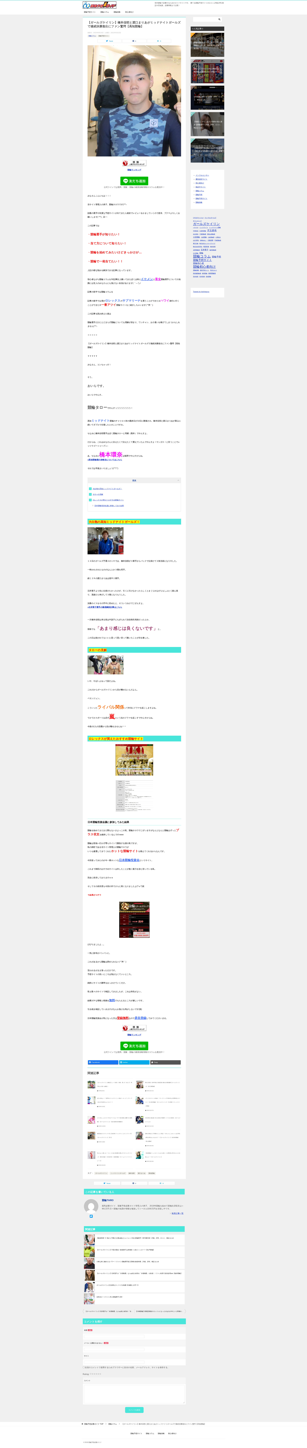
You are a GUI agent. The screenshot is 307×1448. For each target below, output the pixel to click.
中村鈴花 (195, 231)
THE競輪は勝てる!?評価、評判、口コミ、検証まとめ (208, 98)
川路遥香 (210, 240)
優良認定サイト (201, 179)
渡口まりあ (141, 1173)
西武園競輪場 (197, 273)
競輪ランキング (134, 170)
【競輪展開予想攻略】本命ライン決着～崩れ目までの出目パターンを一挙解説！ (208, 151)
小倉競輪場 (211, 237)
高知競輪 (152, 1173)
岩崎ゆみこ (203, 240)
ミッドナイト (203, 227)
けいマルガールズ (210, 218)
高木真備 (202, 276)
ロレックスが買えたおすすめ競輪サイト (108, 500)
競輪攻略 (117, 12)
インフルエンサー (202, 175)
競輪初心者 (198, 263)
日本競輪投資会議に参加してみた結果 (109, 506)
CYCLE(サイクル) (198, 217)
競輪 (201, 253)
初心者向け (129, 12)
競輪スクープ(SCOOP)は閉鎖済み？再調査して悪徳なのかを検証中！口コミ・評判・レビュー (208, 72)
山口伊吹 (196, 240)
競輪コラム (104, 12)
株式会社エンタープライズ (207, 243)
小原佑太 (218, 237)
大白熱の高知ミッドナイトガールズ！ (107, 489)
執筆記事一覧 (177, 1213)
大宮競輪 (196, 237)
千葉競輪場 (202, 234)
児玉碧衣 (212, 230)
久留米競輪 (202, 231)
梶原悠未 (206, 246)
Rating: (86, 1374)
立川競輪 (195, 253)
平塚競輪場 (217, 240)
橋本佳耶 (132, 1173)
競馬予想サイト (204, 270)
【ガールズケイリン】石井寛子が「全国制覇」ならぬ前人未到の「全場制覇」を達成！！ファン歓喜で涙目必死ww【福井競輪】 (139, 1273)
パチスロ (195, 227)
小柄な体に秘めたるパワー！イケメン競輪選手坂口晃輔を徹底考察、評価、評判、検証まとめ (128, 1261)
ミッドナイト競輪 (215, 227)
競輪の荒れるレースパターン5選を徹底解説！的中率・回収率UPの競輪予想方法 (207, 45)
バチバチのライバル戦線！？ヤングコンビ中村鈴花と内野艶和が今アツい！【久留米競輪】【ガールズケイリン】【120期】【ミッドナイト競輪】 (162, 1102)
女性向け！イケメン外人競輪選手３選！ (110, 1297)
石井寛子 (204, 250)
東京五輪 (195, 243)
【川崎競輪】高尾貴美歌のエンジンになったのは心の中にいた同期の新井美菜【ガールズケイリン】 (161, 1311)
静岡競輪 (204, 273)
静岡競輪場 (212, 273)
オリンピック (197, 221)
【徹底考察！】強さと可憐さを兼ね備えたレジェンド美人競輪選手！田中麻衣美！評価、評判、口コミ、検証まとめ (135, 1238)
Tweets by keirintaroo (201, 292)
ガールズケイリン (101, 1173)
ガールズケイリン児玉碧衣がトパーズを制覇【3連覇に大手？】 (118, 1285)
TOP (93, 1424)
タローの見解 (98, 494)
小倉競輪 (204, 237)
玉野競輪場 (196, 250)
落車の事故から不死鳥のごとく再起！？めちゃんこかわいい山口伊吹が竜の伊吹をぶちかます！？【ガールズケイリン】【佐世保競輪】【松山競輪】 (162, 1137)
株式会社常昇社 (197, 246)
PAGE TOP (298, 1402)
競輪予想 (199, 195)
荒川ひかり (213, 270)
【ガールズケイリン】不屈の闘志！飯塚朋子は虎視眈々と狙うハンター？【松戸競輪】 (126, 1250)
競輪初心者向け (204, 266)
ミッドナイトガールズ (118, 1173)
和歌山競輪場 (211, 234)
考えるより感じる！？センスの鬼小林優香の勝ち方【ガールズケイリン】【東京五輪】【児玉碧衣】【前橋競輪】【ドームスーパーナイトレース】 (114, 1157)
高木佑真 (195, 276)
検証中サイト (201, 187)
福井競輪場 (213, 250)
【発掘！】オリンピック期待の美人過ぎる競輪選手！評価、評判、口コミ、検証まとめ (208, 125)
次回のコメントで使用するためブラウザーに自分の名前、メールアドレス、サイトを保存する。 (127, 1367)
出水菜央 (195, 234)
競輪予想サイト (90, 12)
